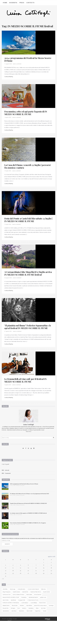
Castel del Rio (25, 591)
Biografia (13, 2)
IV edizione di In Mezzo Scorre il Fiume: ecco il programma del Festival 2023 (29, 493)
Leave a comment (17, 63)
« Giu (3, 578)
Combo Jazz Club (6, 594)
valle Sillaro (14, 610)
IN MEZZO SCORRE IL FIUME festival (11, 602)
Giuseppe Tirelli (21, 600)
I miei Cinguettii (5, 464)
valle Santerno (6, 610)
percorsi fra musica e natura (40, 605)
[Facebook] (25, 448)
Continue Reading (8, 76)
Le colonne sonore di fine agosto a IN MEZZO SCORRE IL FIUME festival (28, 513)
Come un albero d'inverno (18, 594)
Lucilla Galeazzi (24, 602)
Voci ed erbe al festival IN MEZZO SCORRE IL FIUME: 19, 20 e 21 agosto (28, 523)
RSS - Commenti (6, 473)
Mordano (22, 605)
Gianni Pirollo (6, 600)
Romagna (13, 608)
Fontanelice (23, 597)
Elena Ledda (29, 594)
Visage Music (38, 610)
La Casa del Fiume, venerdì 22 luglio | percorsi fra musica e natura (27, 166)
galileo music (43, 597)
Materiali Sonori (6, 605)
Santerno (24, 608)
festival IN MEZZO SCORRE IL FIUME (11, 597)
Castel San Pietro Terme (35, 591)
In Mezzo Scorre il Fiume (32, 600)
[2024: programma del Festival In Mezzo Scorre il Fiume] (19, 42)
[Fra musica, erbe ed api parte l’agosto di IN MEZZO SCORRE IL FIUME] (19, 95)
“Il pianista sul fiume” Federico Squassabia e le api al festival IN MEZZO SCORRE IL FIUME (27, 327)
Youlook (44, 610)
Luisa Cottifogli (34, 602)
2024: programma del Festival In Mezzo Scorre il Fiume (27, 59)
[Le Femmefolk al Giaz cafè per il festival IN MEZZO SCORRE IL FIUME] (19, 363)
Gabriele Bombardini (33, 597)
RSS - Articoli (5, 470)
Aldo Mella (5, 589)
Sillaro (37, 608)
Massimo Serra (42, 602)
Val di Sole (43, 608)
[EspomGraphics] (47, 619)
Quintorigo (51, 605)
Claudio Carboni (46, 591)
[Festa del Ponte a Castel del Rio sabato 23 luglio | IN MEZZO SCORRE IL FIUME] (19, 203)
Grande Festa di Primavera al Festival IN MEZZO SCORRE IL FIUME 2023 (28, 503)
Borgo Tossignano (6, 591)
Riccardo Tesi (5, 608)
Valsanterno (21, 610)
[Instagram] (34, 448)
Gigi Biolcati (13, 600)
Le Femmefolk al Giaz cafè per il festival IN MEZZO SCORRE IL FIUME (25, 380)
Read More (28, 431)
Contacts (30, 2)
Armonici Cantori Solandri (33, 589)
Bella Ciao (43, 589)
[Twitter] (23, 448)
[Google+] (28, 448)
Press (21, 2)
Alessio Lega (12, 589)
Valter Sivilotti (29, 610)
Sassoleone (30, 608)
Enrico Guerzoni (37, 594)
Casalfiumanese (16, 591)
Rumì (18, 608)
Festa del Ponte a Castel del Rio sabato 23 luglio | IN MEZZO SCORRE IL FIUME (28, 220)
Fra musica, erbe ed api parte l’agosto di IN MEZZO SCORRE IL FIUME (25, 113)
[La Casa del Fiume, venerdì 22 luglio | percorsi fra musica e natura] (19, 149)
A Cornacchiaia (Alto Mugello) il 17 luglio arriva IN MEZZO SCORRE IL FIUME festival (28, 273)
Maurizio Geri (15, 605)
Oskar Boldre (29, 605)
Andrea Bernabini (21, 589)
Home (5, 2)
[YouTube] (31, 448)
